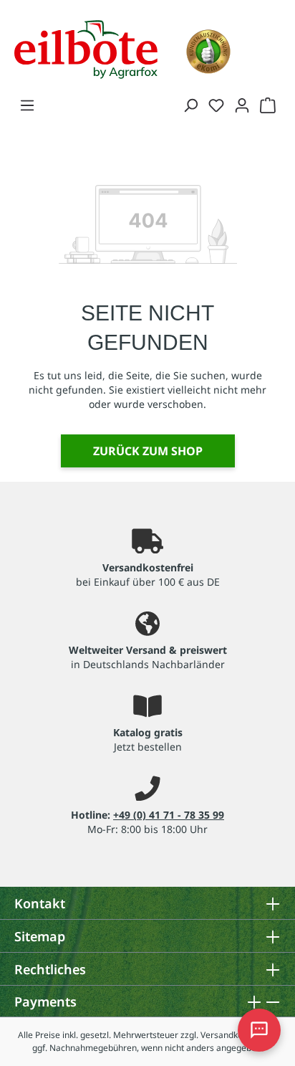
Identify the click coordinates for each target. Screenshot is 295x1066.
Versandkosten (230, 1035)
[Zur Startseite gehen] (86, 48)
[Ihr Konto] (242, 104)
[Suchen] (190, 104)
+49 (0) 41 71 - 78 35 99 (168, 815)
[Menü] (27, 104)
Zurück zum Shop (148, 451)
